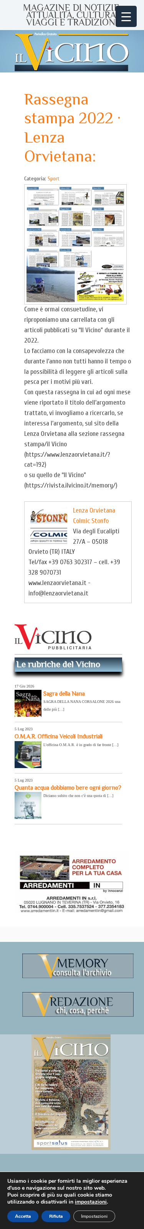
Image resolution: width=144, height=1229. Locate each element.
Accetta (23, 1216)
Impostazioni (94, 1216)
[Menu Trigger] (126, 16)
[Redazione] (78, 1015)
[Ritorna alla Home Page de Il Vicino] (72, 51)
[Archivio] (78, 976)
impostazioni (91, 1202)
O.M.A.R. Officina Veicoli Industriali (59, 736)
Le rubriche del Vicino (58, 664)
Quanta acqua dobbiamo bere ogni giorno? (68, 787)
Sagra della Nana (64, 693)
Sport (54, 178)
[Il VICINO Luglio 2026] (71, 1148)
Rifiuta (56, 1216)
